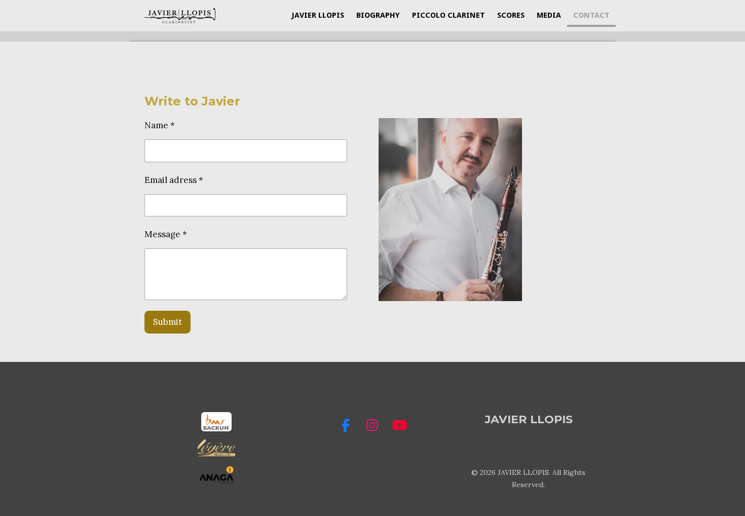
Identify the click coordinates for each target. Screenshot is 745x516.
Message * (165, 234)
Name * (159, 125)
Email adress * (173, 180)
